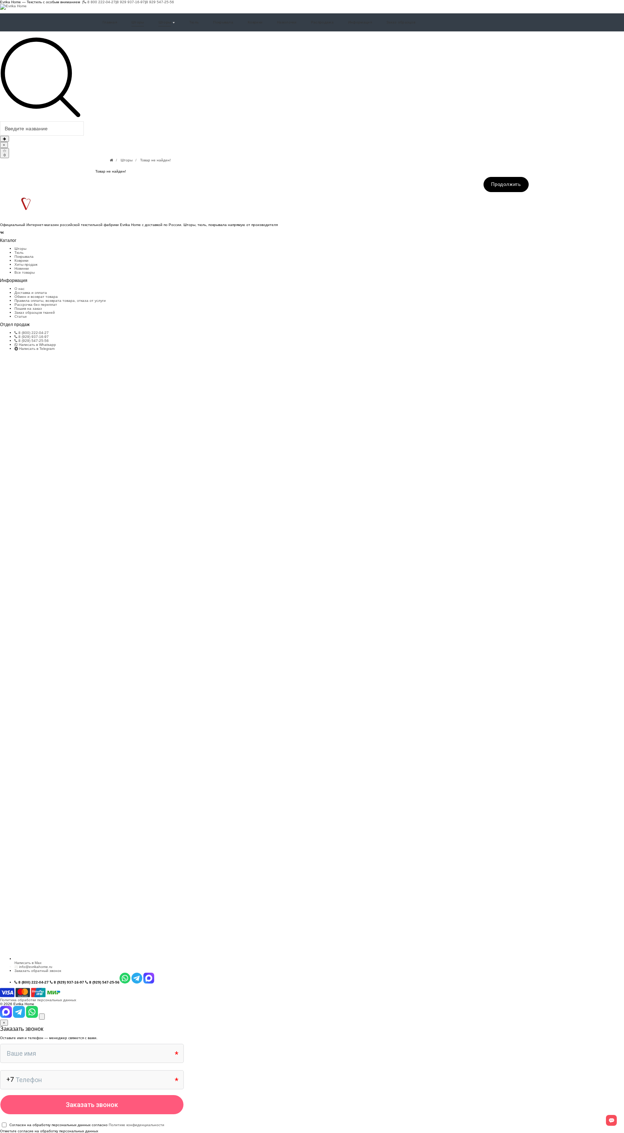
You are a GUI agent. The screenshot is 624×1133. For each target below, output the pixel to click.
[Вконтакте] (2, 232)
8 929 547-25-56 (160, 2)
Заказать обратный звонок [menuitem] (37, 971)
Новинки (21, 268)
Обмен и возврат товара (36, 297)
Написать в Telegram (36, 349)
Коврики (255, 22)
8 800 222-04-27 (101, 2)
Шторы (137, 22)
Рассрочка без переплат (35, 305)
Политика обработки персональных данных (38, 1000)
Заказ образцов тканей (34, 312)
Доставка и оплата (30, 293)
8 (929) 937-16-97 (33, 337)
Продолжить (506, 184)
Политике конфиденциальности (136, 1125)
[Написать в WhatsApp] (32, 1017)
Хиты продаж (26, 264)
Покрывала (223, 22)
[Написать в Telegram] (19, 1017)
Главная (110, 22)
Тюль (194, 22)
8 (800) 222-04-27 (33, 333)
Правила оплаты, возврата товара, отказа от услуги (60, 301)
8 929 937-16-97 (131, 2)
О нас (19, 289)
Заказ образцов (400, 22)
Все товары (24, 272)
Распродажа (322, 22)
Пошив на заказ (28, 309)
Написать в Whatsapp (37, 345)
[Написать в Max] (6, 1017)
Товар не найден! (155, 160)
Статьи (20, 316)
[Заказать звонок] (42, 1016)
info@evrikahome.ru (35, 967)
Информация (360, 22)
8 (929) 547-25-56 (33, 341)
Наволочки (286, 22)
